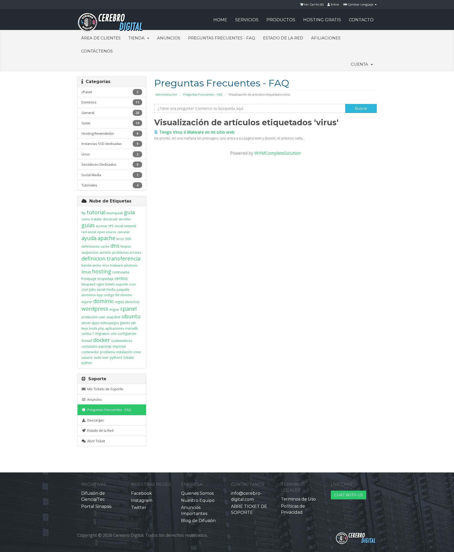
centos (121, 278)
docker (101, 339)
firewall (86, 341)
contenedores (121, 341)
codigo (109, 295)
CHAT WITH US (348, 495)
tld (117, 295)
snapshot (113, 317)
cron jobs (88, 289)
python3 (116, 357)
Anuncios (168, 37)
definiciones (90, 246)
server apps (90, 323)
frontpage (88, 279)
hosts (93, 328)
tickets (110, 284)
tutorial (96, 212)
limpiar (126, 246)
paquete (123, 289)
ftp (83, 213)
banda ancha (91, 265)
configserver (127, 333)
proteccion (89, 317)
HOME (220, 19)
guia (129, 212)
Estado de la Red (283, 37)
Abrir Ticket (95, 441)
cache (105, 246)
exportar (105, 346)
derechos (132, 302)
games (125, 323)
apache (106, 238)
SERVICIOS (247, 19)
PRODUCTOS (280, 19)
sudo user (101, 357)
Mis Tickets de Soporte (104, 389)
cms (114, 333)
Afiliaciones (325, 37)
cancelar (123, 232)
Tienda (137, 37)
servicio (105, 252)
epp (100, 295)
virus (105, 265)
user (102, 317)
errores (135, 252)
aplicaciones (114, 328)
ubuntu (131, 316)
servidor (124, 219)
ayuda (88, 238)
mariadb (131, 328)
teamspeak (114, 213)
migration (102, 333)
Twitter (138, 507)
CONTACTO (361, 19)
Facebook (141, 493)
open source (106, 232)
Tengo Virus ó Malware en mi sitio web (196, 132)
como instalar (91, 219)
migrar (114, 309)
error (120, 239)
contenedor (90, 352)
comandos (89, 346)
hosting (101, 271)
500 (128, 239)
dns (115, 245)
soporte (122, 284)
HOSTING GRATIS (322, 19)
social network (125, 226)
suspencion (90, 252)
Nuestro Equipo (198, 500)
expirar (86, 302)
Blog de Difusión (198, 520)
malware (116, 265)
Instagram (141, 500)
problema (107, 352)
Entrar (334, 4)
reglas (119, 302)
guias (88, 225)
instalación (124, 352)
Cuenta (360, 64)
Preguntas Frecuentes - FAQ (221, 37)
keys (84, 328)
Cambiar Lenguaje (360, 4)
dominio (103, 301)
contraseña (120, 272)
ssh (133, 323)
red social (88, 232)
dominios (88, 295)
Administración (166, 94)
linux (86, 272)
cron (132, 284)
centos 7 (87, 333)
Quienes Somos (197, 493)
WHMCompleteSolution (277, 153)
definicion (93, 258)
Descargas (95, 420)
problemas (120, 252)
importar (119, 346)
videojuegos (109, 323)
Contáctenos (97, 51)
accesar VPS (104, 226)
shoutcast (110, 219)
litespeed (88, 284)
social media (106, 289)
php (101, 328)
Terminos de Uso (298, 499)
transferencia (123, 258)
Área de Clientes (101, 37)
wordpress (94, 308)
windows (130, 265)
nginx (100, 284)
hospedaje (105, 279)
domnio (126, 295)
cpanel (128, 308)
